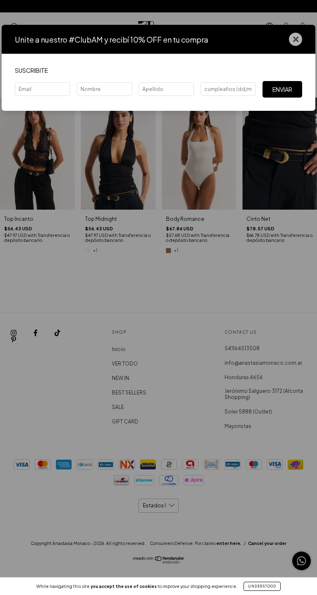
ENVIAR (282, 89)
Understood (262, 586)
